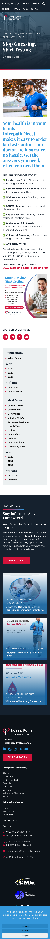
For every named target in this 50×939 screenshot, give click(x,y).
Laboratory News (17, 446)
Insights (12, 438)
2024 (10, 373)
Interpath (13, 387)
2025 (10, 368)
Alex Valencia (15, 391)
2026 (10, 457)
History (11, 430)
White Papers (15, 358)
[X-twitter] (20, 749)
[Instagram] (15, 749)
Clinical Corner (15, 405)
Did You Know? (16, 417)
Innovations (14, 434)
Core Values (14, 413)
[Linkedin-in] (4, 749)
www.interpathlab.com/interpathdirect (25, 267)
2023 (10, 377)
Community (14, 409)
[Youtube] (26, 749)
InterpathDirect (16, 442)
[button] (43, 3)
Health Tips (14, 426)
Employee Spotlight (18, 422)
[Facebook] (10, 749)
